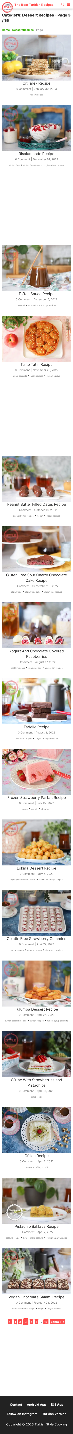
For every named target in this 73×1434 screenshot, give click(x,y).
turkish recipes (37, 1021)
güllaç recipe (36, 1097)
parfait (34, 809)
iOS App (57, 1404)
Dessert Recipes (23, 29)
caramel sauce (35, 305)
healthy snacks (18, 668)
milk (46, 1167)
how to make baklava (33, 1238)
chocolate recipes (23, 738)
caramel (21, 305)
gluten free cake (32, 592)
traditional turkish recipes (50, 879)
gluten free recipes (55, 165)
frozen (25, 809)
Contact (16, 1404)
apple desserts (20, 376)
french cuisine (53, 376)
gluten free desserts (32, 165)
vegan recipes (53, 516)
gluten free (14, 165)
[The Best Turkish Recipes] (28, 11)
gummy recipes (34, 950)
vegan (40, 516)
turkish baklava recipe (57, 1238)
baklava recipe (12, 1238)
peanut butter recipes (23, 516)
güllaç (38, 1167)
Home (6, 29)
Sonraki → (57, 1321)
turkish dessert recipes (15, 1021)
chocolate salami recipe (23, 1308)
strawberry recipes (54, 950)
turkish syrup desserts (57, 1021)
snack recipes (34, 668)
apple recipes (37, 376)
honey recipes (36, 95)
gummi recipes (17, 950)
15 (45, 1321)
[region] (36, 208)
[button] (68, 3)
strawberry (46, 809)
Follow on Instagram (22, 1414)
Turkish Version (54, 1414)
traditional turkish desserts (23, 879)
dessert (28, 1167)
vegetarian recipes (53, 668)
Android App (36, 1404)
